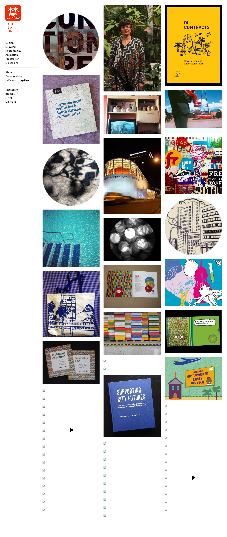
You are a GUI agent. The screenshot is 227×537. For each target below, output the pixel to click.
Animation (11, 55)
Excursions (11, 63)
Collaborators (13, 76)
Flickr (8, 97)
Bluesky (10, 93)
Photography (13, 51)
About (9, 72)
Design (9, 43)
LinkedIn (10, 101)
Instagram (11, 89)
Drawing (10, 47)
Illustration (12, 59)
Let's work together (17, 80)
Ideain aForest (11, 27)
